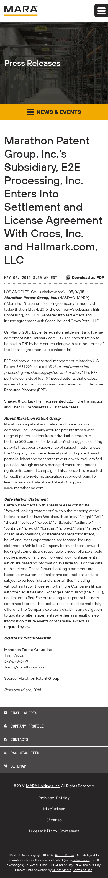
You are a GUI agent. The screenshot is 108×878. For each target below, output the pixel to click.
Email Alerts (20, 712)
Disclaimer (54, 809)
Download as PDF (88, 277)
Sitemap (14, 766)
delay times (81, 860)
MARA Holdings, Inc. (43, 785)
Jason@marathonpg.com (25, 667)
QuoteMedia (64, 855)
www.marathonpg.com (23, 487)
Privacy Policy (54, 798)
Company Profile (23, 726)
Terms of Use (82, 870)
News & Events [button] (58, 112)
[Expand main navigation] (101, 10)
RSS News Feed (21, 752)
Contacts (15, 739)
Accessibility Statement (54, 831)
